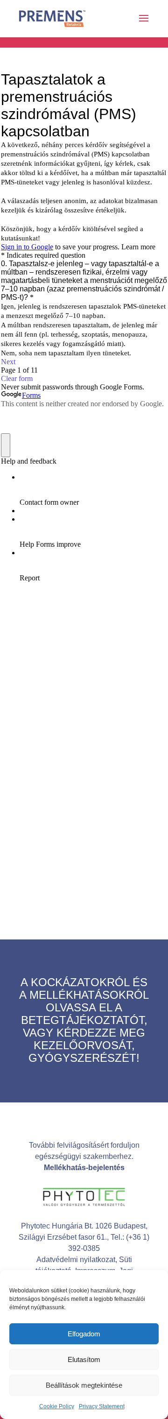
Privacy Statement (102, 1406)
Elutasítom (84, 1359)
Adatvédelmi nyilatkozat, (77, 1260)
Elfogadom (84, 1334)
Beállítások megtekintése (84, 1385)
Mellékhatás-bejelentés (84, 1168)
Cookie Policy (56, 1406)
